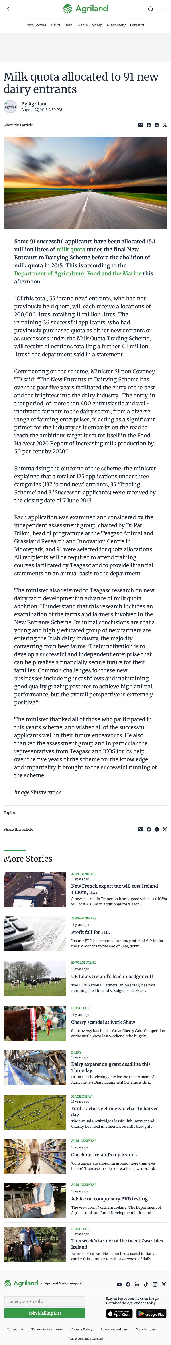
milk (63, 249)
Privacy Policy (81, 1329)
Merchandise (146, 1329)
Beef (68, 25)
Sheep (97, 25)
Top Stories (36, 25)
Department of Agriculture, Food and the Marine (78, 273)
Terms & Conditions (47, 1329)
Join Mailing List (45, 1313)
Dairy (55, 25)
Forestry (137, 25)
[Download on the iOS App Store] (119, 1313)
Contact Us (15, 1329)
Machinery (116, 25)
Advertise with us (114, 1329)
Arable (82, 25)
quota (77, 249)
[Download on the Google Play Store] (151, 1313)
